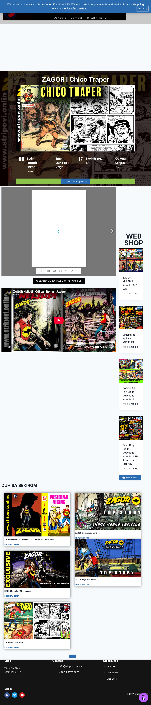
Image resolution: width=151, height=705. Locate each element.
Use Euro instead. (77, 8)
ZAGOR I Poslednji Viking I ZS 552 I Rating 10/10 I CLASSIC (29, 539)
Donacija (60, 17)
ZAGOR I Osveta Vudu (13, 642)
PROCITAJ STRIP (11, 544)
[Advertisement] (75, 47)
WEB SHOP (133, 239)
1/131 (41, 271)
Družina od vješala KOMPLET (129, 338)
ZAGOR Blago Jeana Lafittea (87, 533)
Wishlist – (99, 17)
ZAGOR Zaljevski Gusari (85, 580)
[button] (130, 291)
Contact (76, 17)
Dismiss (142, 8)
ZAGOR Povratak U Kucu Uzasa (17, 591)
